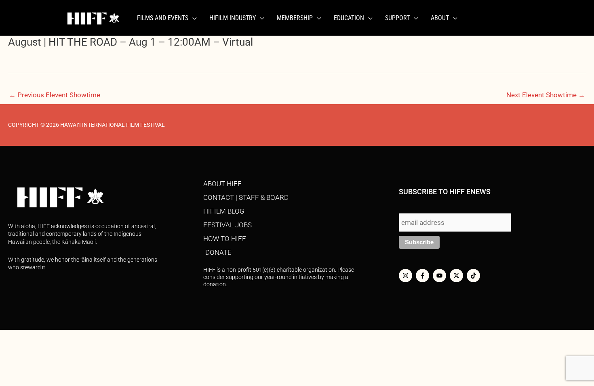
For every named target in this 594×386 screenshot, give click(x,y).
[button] (192, 18)
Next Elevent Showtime (545, 95)
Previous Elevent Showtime (54, 95)
